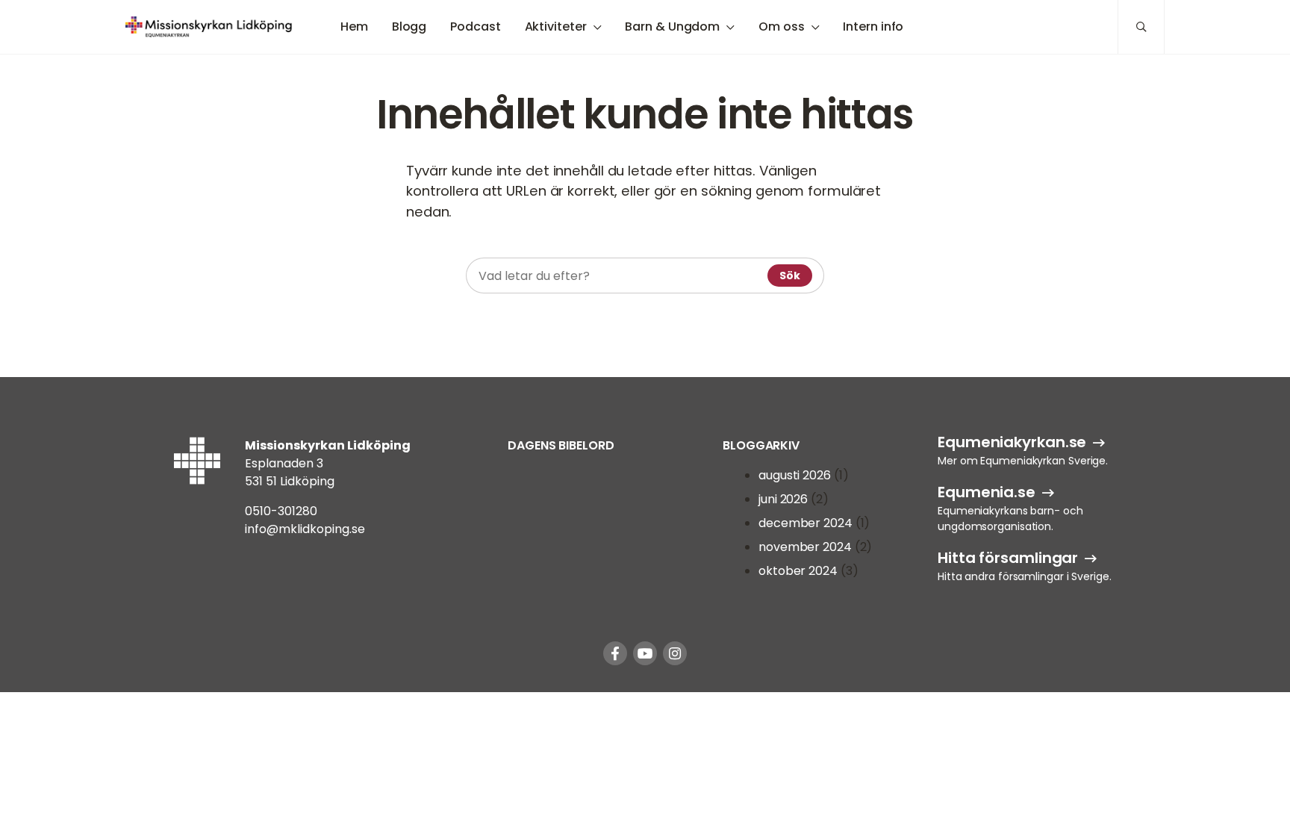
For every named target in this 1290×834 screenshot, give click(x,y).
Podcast (475, 26)
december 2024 (805, 523)
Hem (354, 26)
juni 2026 (783, 499)
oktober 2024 (798, 570)
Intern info (873, 26)
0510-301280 (281, 511)
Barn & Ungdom (672, 26)
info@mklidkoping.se (305, 529)
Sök (789, 275)
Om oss (781, 26)
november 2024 (805, 547)
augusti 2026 (794, 475)
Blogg (409, 26)
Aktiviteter (556, 26)
